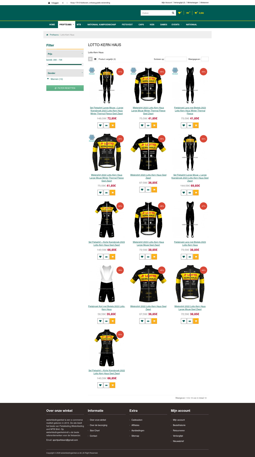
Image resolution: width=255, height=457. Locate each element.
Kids (152, 24)
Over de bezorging (98, 425)
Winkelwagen (192, 2)
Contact (93, 435)
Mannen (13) (57, 78)
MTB (79, 24)
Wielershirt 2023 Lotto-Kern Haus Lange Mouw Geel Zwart (148, 243)
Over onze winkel (98, 419)
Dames (163, 24)
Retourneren (179, 430)
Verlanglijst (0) (179, 2)
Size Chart (95, 430)
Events (175, 24)
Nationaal (191, 24)
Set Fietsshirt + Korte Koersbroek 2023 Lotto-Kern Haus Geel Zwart (107, 243)
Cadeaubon (136, 419)
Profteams (65, 24)
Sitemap (135, 435)
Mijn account (179, 419)
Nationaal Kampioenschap (102, 24)
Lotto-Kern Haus (67, 34)
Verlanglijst (178, 435)
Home (52, 24)
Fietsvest (127, 24)
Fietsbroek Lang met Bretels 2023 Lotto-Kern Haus (190, 243)
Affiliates (135, 425)
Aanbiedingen (137, 430)
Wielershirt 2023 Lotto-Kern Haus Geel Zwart (148, 176)
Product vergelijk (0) (107, 59)
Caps (141, 24)
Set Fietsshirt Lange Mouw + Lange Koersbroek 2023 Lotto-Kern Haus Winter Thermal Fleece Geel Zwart (106, 110)
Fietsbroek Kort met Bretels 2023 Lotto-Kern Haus (106, 308)
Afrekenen (204, 2)
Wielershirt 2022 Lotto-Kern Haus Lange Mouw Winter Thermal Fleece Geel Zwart (107, 177)
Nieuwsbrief (178, 441)
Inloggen (55, 2)
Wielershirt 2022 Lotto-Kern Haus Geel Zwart (148, 308)
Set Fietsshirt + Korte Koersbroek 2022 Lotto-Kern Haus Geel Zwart (107, 372)
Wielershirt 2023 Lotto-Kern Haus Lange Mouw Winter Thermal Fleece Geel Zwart (148, 110)
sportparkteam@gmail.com (65, 439)
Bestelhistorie (179, 425)
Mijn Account (167, 2)
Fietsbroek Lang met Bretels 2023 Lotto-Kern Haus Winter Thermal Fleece (190, 110)
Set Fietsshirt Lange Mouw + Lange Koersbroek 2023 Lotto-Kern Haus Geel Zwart (190, 177)
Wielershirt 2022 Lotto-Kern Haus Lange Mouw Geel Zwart (190, 308)
